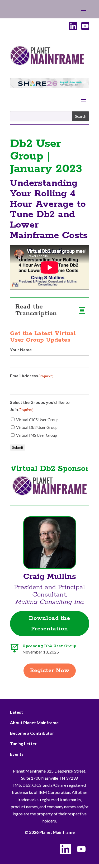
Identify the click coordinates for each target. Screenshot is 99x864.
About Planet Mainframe (34, 722)
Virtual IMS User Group (36, 435)
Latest (16, 711)
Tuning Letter (23, 743)
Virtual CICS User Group (37, 419)
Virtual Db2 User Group (37, 427)
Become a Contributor (32, 733)
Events (16, 754)
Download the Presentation (49, 624)
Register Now (49, 670)
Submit (17, 447)
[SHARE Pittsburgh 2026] (49, 86)
